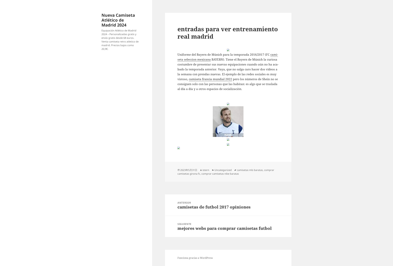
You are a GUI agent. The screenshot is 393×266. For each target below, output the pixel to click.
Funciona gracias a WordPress (195, 258)
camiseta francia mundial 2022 (210, 79)
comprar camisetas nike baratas (220, 173)
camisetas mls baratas (250, 170)
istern (205, 170)
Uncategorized (223, 170)
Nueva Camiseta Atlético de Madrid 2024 (118, 20)
